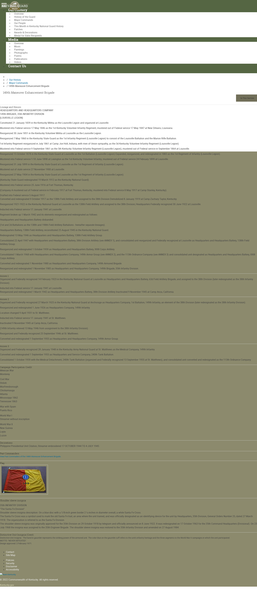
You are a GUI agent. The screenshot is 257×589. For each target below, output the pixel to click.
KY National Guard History (16, 6)
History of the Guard (24, 16)
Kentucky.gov (7, 585)
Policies (10, 560)
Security (10, 563)
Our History (15, 79)
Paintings (19, 49)
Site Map (10, 555)
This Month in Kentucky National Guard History (39, 26)
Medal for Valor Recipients (28, 35)
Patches (18, 29)
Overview (19, 13)
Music (17, 46)
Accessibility (12, 569)
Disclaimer (11, 566)
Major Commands (23, 20)
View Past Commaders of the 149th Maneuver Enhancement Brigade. (30, 456)
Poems (17, 55)
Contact (10, 552)
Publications (20, 59)
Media (13, 39)
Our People (20, 23)
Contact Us (17, 66)
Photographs (21, 52)
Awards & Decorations (25, 32)
